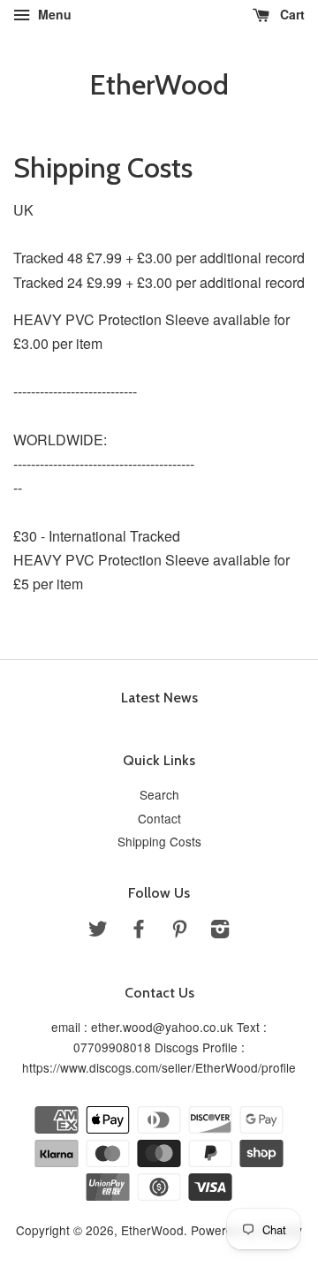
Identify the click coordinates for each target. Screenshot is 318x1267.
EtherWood (159, 85)
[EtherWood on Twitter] (98, 931)
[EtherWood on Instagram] (220, 931)
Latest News (159, 697)
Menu (53, 14)
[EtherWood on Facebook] (138, 931)
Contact (159, 818)
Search (159, 794)
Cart (290, 14)
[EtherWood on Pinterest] (179, 931)
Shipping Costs (159, 841)
